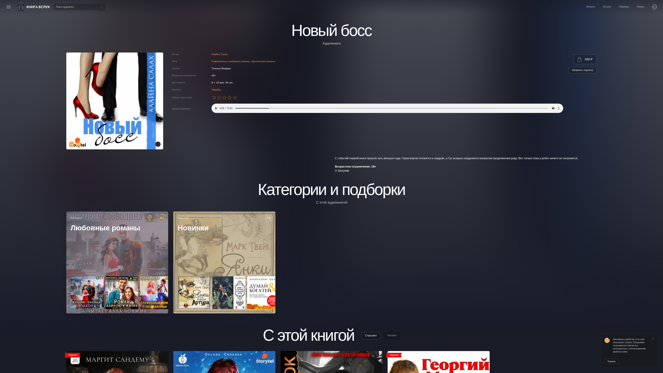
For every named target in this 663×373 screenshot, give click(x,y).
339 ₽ (588, 59)
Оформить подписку (582, 70)
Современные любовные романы (231, 61)
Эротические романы (263, 61)
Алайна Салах (220, 54)
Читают (392, 335)
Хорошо (611, 361)
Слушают (371, 335)
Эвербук (216, 89)
